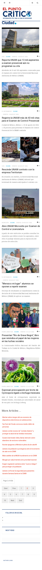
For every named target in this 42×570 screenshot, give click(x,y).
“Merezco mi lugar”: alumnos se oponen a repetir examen (18, 285)
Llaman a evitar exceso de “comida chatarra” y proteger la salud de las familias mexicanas (18, 432)
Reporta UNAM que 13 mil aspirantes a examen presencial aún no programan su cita (20, 63)
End (20, 500)
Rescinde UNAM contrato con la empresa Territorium (18, 171)
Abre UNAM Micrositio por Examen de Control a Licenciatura (21, 228)
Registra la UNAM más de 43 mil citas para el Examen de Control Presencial (20, 119)
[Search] (37, 2)
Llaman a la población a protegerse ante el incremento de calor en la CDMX (21, 450)
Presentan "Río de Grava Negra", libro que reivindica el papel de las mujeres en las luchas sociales (20, 338)
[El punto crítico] (21, 13)
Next (12, 500)
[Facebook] (5, 518)
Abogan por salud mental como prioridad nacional (19, 460)
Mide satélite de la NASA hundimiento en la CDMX (19, 456)
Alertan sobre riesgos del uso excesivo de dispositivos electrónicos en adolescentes (16, 418)
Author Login (8, 560)
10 (5, 500)
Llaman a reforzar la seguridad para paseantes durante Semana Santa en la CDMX (18, 472)
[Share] (32, 2)
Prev (14, 488)
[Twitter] (5, 520)
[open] (4, 2)
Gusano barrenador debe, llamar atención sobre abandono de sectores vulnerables (18, 439)
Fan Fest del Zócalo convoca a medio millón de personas (18, 425)
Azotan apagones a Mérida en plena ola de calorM (19, 445)
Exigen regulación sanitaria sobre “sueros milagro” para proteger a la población (19, 465)
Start (6, 488)
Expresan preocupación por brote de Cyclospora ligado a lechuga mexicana (21, 391)
